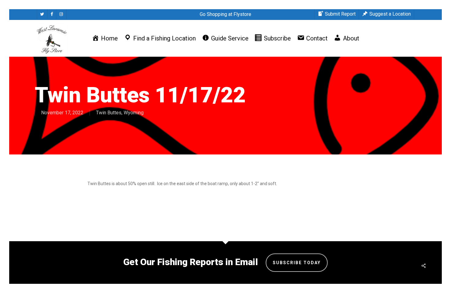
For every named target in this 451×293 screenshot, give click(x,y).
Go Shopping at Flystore (225, 14)
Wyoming (134, 113)
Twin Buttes (108, 113)
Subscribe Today (297, 262)
